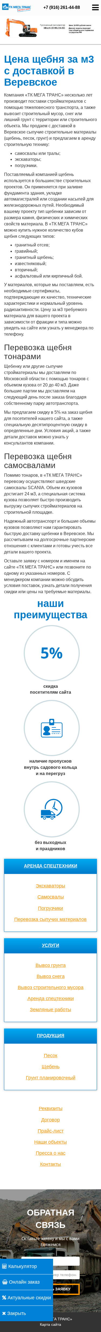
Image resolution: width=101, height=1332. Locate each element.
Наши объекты (50, 1142)
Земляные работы (50, 1009)
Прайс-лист (51, 1131)
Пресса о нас (50, 1153)
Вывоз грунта (51, 965)
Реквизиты (50, 1108)
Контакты (50, 1164)
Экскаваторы (50, 886)
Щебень (51, 1066)
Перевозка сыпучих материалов (50, 919)
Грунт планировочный (50, 1077)
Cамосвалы (50, 897)
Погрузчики (50, 908)
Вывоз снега (51, 976)
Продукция (50, 1035)
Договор (50, 1120)
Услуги (50, 945)
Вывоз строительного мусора (50, 987)
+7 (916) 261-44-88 (61, 7)
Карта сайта (50, 1324)
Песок (50, 1055)
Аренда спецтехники (50, 866)
